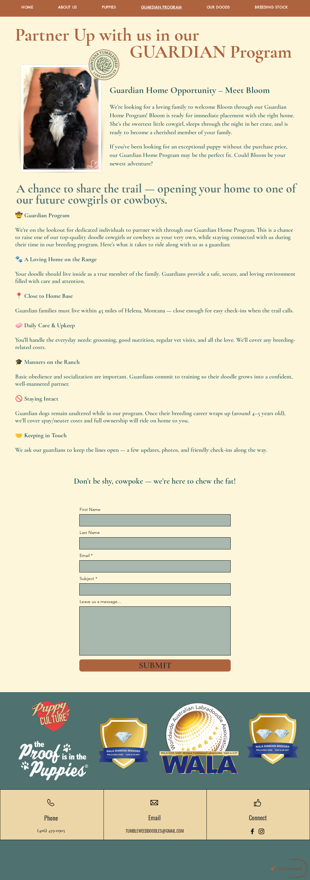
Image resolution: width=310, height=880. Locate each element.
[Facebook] (252, 831)
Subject (87, 578)
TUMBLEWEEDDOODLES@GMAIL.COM (155, 831)
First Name (90, 509)
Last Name (90, 532)
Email (85, 555)
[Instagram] (261, 831)
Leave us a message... (100, 601)
